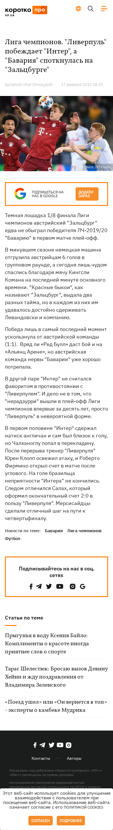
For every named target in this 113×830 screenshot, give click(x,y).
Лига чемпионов (84, 530)
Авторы (74, 758)
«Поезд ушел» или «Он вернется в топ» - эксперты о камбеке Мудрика (56, 706)
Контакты (41, 758)
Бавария (54, 530)
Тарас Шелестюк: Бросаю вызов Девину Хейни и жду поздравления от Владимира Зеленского (56, 677)
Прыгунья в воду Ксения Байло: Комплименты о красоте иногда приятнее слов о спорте (47, 644)
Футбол (12, 538)
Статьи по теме (24, 617)
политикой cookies (83, 807)
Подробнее (71, 820)
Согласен (40, 820)
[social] (31, 586)
